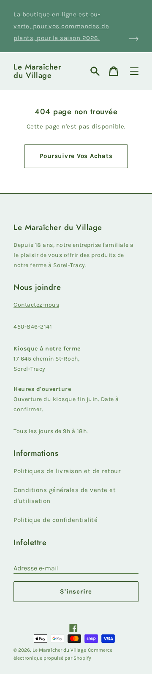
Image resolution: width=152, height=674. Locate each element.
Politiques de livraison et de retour (67, 471)
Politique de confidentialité (56, 520)
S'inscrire (76, 591)
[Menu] (134, 71)
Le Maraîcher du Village (37, 71)
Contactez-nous (36, 304)
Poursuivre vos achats (76, 156)
